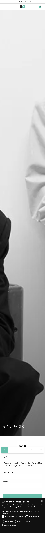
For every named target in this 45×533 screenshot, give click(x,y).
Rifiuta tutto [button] (33, 529)
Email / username (8, 472)
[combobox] (42, 501)
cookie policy (6, 509)
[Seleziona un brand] (22, 6)
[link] (40, 7)
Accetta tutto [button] (12, 529)
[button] (22, 525)
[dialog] (22, 515)
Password (5, 482)
